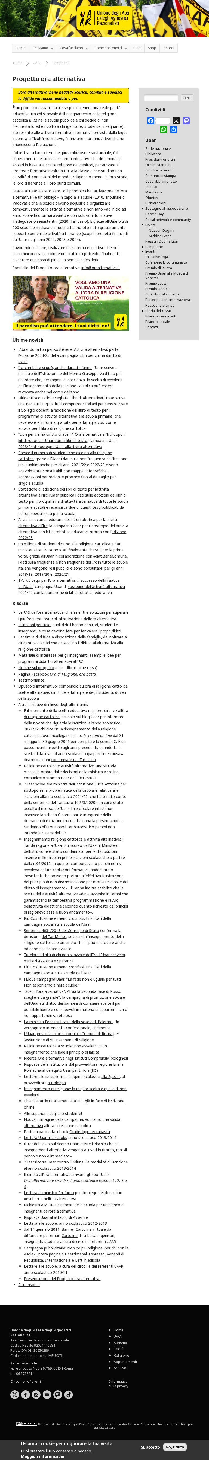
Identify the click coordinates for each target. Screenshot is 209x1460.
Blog (137, 48)
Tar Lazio (78, 221)
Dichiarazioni (155, 203)
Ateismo (120, 1342)
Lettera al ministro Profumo (49, 1192)
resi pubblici (59, 568)
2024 (74, 239)
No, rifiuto (175, 1447)
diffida (28, 98)
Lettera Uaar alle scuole (45, 1137)
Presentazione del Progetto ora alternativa (62, 1278)
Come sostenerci (106, 48)
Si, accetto (150, 1447)
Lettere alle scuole (40, 1266)
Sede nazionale (158, 148)
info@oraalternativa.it (100, 267)
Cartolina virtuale (91, 1229)
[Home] (104, 32)
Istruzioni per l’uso (34, 624)
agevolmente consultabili (40, 470)
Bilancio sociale (157, 321)
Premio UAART (157, 289)
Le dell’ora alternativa (41, 612)
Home (21, 48)
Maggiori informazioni (42, 1456)
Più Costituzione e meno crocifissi (54, 918)
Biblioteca (153, 154)
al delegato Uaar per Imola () (70, 1070)
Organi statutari (158, 165)
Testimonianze (31, 680)
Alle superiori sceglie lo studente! (53, 1113)
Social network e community (168, 219)
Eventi (150, 251)
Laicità (119, 1349)
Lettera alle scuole (40, 1223)
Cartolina (70, 1235)
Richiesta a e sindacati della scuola (59, 1204)
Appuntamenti (125, 1361)
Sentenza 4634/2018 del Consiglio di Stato (61, 930)
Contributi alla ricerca (162, 294)
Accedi (169, 48)
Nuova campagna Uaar (44, 979)
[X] (176, 120)
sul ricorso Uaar (64, 1143)
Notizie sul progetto (36, 667)
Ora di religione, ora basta (73, 674)
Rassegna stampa (159, 305)
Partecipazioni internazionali (168, 299)
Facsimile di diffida (34, 637)
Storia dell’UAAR (158, 310)
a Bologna (57, 1082)
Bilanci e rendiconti (160, 316)
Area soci (121, 1368)
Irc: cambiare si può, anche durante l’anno (55, 367)
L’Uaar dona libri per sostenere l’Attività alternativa (62, 349)
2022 (50, 239)
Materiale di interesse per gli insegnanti (53, 655)
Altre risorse (29, 1284)
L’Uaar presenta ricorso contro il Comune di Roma (68, 1033)
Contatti (151, 327)
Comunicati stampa (160, 175)
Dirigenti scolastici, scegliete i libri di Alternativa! (60, 397)
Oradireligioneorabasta (89, 1131)
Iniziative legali (157, 257)
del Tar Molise (54, 936)
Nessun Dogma (161, 230)
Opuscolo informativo (37, 686)
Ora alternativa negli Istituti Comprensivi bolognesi (83, 1058)
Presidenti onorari (160, 159)
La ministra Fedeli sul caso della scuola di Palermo (68, 1021)
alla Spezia (110, 1076)
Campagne (60, 63)
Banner (68, 1229)
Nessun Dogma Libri (161, 241)
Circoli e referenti (159, 170)
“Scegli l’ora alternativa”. (45, 991)
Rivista (150, 225)
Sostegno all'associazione (166, 208)
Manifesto (153, 192)
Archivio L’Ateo (160, 236)
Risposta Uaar (36, 1217)
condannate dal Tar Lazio (73, 759)
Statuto (151, 187)
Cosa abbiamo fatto (161, 181)
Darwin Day (154, 214)
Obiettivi (152, 197)
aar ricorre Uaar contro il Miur (52, 1162)
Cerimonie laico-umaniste (166, 262)
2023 (61, 239)
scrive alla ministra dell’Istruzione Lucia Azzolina (77, 784)
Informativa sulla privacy (118, 1383)
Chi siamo (38, 48)
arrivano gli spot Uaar (90, 1174)
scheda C (108, 741)
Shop (152, 48)
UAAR (37, 63)
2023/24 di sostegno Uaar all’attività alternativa (60, 446)
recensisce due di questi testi (75, 507)
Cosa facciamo (69, 48)
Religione (121, 1355)
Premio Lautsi (156, 283)
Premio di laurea (158, 268)
